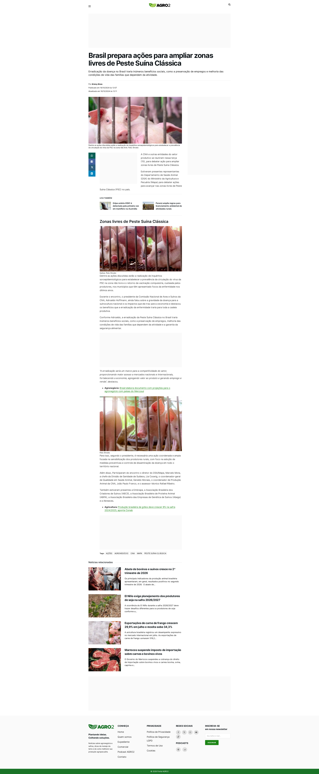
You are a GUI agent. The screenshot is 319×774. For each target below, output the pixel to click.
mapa (139, 553)
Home (121, 732)
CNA (133, 553)
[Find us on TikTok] (178, 737)
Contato (122, 757)
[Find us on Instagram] (190, 732)
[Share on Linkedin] (91, 174)
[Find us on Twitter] (184, 732)
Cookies (151, 750)
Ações (109, 553)
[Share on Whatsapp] (91, 156)
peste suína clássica (155, 553)
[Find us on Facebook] (178, 732)
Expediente (123, 742)
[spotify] (178, 749)
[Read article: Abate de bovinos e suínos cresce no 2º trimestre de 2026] (104, 578)
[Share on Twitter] (91, 168)
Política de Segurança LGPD (158, 739)
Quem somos (124, 737)
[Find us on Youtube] (196, 732)
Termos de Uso (155, 745)
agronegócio (121, 553)
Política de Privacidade (158, 732)
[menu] (89, 6)
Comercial (123, 747)
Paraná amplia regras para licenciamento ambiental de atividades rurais (169, 206)
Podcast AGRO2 (126, 752)
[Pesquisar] (229, 4)
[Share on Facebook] (91, 162)
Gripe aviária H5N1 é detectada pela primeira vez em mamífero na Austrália (126, 206)
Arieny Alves (97, 84)
